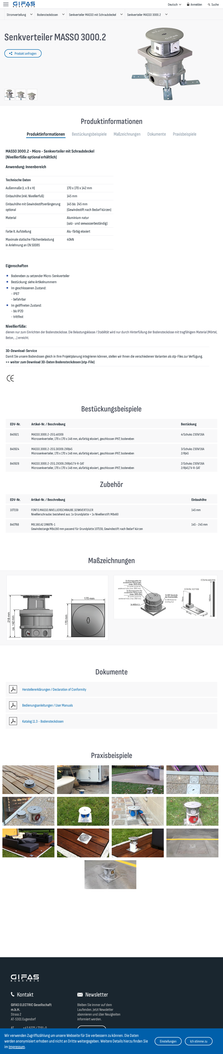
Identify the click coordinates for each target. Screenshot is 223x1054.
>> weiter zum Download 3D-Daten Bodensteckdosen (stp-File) (50, 362)
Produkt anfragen (25, 53)
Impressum (17, 1046)
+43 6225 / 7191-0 (35, 1028)
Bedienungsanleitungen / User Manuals (47, 705)
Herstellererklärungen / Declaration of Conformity (54, 689)
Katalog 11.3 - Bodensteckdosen (43, 721)
